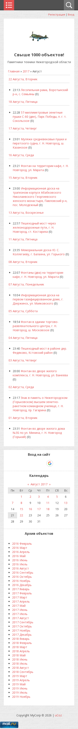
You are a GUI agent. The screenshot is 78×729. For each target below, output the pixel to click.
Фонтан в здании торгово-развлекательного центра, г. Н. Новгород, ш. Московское (35, 326)
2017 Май (19, 606)
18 (48, 509)
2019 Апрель (21, 680)
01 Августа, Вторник (23, 418)
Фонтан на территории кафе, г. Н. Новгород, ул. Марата (40, 168)
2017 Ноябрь (21, 630)
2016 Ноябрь (21, 581)
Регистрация (56, 14)
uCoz (58, 715)
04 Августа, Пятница (23, 338)
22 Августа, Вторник (23, 79)
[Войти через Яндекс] (42, 463)
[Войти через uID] (21, 463)
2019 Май (19, 684)
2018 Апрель (21, 651)
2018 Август (20, 668)
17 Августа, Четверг (23, 128)
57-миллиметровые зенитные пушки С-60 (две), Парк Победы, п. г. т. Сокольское (39, 116)
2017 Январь (21, 589)
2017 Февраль (22, 593)
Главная (14, 71)
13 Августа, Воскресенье (26, 213)
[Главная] (39, 45)
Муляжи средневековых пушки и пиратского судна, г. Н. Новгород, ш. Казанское (40, 143)
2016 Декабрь (22, 585)
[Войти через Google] (49, 463)
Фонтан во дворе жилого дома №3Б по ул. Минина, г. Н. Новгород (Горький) (39, 433)
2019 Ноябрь (21, 697)
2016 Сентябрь (22, 572)
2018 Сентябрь (22, 672)
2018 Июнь (19, 659)
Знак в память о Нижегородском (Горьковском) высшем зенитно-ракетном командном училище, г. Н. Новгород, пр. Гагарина (40, 404)
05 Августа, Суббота (23, 311)
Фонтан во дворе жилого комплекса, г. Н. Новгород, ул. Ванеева (40, 373)
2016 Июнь (19, 560)
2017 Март (19, 597)
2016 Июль (19, 564)
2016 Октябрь (22, 577)
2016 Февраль (22, 544)
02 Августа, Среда (21, 387)
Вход (71, 14)
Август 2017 (39, 484)
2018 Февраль (22, 643)
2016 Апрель (21, 552)
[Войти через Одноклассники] (57, 463)
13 (65, 503)
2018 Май (19, 655)
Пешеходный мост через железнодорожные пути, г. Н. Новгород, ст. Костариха (34, 227)
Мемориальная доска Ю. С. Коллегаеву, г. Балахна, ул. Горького (39, 252)
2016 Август (20, 568)
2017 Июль (19, 614)
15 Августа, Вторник (23, 178)
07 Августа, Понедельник (26, 284)
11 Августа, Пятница (23, 239)
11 (48, 503)
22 (21, 515)
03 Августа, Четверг (23, 360)
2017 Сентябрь (22, 622)
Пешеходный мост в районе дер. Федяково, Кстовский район (40, 351)
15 (21, 509)
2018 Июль (19, 663)
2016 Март (19, 548)
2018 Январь (21, 639)
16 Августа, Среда (21, 155)
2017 (26, 71)
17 (39, 509)
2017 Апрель (21, 601)
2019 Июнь (19, 688)
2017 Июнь (19, 610)
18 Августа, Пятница (23, 102)
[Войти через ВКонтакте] (28, 463)
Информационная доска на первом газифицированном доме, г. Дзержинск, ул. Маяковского (38, 299)
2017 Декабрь (22, 635)
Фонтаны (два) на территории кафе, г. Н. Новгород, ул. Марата (38, 275)
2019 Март (19, 676)
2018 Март (19, 647)
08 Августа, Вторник (23, 262)
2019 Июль (19, 692)
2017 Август (20, 618)
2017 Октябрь (22, 626)
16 (30, 509)
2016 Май (19, 556)
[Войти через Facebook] (35, 463)
